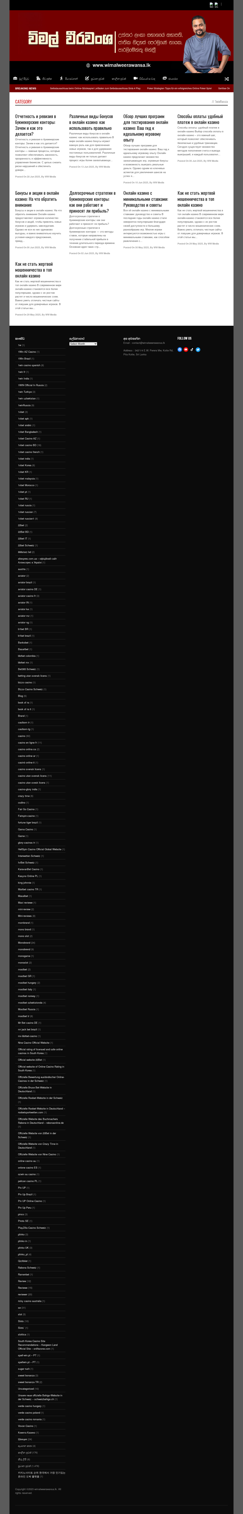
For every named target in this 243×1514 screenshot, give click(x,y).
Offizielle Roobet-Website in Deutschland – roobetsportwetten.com (41, 1110)
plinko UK (23, 1247)
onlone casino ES (27, 1167)
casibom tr (24, 722)
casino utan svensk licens (32, 776)
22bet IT (22, 538)
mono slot (23, 936)
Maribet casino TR (28, 889)
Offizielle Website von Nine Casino (37, 1154)
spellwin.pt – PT (27, 1362)
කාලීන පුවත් (119, 78)
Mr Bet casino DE (28, 1022)
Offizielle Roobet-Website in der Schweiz (40, 1098)
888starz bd (24, 552)
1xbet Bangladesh (28, 432)
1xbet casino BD (27, 445)
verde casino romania (30, 1419)
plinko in (22, 1241)
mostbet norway (27, 996)
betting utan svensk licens (32, 675)
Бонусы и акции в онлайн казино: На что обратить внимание (37, 198)
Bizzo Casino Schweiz (30, 689)
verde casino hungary (30, 1406)
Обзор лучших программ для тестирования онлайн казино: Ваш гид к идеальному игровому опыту (145, 128)
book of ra (23, 702)
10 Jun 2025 (141, 182)
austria (21, 569)
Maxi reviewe (25, 902)
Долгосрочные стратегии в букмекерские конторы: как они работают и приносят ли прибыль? (92, 201)
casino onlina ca (27, 749)
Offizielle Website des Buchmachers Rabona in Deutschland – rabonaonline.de (41, 1120)
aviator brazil (25, 582)
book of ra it (24, 709)
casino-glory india (27, 789)
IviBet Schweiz (26, 862)
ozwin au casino (27, 1174)
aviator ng (23, 622)
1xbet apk (23, 418)
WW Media (50, 176)
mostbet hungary (27, 982)
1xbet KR (23, 472)
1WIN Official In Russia (31, 385)
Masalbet (23, 896)
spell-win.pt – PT (27, 1355)
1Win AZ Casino (27, 351)
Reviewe (22, 1287)
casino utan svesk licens (31, 782)
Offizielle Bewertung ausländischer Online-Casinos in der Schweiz (41, 1079)
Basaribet (23, 649)
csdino (21, 802)
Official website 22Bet (30, 1059)
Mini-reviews (25, 916)
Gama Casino (25, 829)
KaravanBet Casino (28, 869)
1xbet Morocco (26, 485)
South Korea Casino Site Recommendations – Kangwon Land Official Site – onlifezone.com (38, 1344)
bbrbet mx (23, 662)
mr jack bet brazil (27, 1029)
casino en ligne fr (27, 742)
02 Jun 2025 (87, 253)
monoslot (23, 962)
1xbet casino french (29, 452)
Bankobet (23, 642)
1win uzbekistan (27, 398)
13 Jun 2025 (87, 166)
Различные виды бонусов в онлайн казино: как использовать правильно (91, 122)
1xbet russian (25, 512)
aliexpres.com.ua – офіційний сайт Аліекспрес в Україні (37, 560)
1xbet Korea (24, 465)
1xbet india (24, 458)
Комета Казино (26, 1432)
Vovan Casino (25, 1426)
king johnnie (24, 882)
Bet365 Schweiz (27, 669)
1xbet (21, 412)
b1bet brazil (24, 635)
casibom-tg (24, 729)
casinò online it (26, 762)
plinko (21, 1234)
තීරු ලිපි (22, 1459)
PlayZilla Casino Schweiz (32, 1227)
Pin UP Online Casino (30, 1201)
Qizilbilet (23, 1261)
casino (21, 736)
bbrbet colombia (27, 656)
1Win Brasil (24, 358)
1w (19, 345)
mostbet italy (25, 989)
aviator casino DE (28, 589)
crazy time (24, 796)
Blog (20, 696)
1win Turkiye (25, 391)
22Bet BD (23, 532)
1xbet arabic (25, 425)
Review (22, 1281)
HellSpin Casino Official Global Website (39, 849)
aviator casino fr (27, 596)
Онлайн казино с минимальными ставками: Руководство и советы (145, 198)
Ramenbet (23, 1274)
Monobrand (24, 942)
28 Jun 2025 (33, 176)
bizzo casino (25, 682)
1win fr (21, 372)
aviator (21, 575)
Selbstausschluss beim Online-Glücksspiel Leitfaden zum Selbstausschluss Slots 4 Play (95, 88)
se (19, 1307)
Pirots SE (23, 1221)
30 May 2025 (142, 247)
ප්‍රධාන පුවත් (24, 1466)
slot (20, 1314)
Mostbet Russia (26, 1009)
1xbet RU (23, 498)
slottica (22, 1334)
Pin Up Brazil (25, 1194)
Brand (21, 716)
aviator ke (23, 609)
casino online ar (26, 756)
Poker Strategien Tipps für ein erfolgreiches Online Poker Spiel (179, 88)
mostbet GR (24, 976)
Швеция (22, 1439)
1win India (23, 378)
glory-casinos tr (26, 842)
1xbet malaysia (26, 478)
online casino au (27, 1161)
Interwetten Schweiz (29, 856)
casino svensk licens (29, 769)
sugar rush (24, 1368)
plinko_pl (23, 1254)
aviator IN (23, 602)
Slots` (21, 1327)
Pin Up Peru (24, 1207)
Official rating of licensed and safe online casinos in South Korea (40, 1051)
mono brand (24, 929)
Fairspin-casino (26, 816)
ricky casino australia (29, 1301)
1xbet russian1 (26, 518)
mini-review (24, 909)
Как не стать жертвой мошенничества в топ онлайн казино (196, 198)
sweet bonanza (26, 1375)
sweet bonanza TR (28, 1382)
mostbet (22, 969)
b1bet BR (23, 629)
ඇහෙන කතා (25, 1446)
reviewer (22, 1294)
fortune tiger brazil (28, 822)
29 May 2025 (196, 243)
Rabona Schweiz (27, 1267)
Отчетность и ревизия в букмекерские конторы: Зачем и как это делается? (35, 125)
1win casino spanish (29, 365)
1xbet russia (25, 505)
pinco (21, 1214)
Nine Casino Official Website (33, 1042)
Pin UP (22, 1187)
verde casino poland (29, 1412)
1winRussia (24, 405)
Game (21, 836)
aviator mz (24, 615)
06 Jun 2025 (195, 160)
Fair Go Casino (26, 809)
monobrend (24, 949)
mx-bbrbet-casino (27, 1036)
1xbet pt (22, 492)
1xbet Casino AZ (27, 438)
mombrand (24, 922)
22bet (21, 525)
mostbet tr (23, 1016)
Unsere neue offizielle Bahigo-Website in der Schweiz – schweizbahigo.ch (40, 1397)
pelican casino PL (28, 1181)
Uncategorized (26, 1388)
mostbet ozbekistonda (30, 1002)
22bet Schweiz (26, 545)
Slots (21, 1321)
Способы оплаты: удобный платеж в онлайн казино (200, 119)
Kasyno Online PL (28, 876)
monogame (24, 956)
